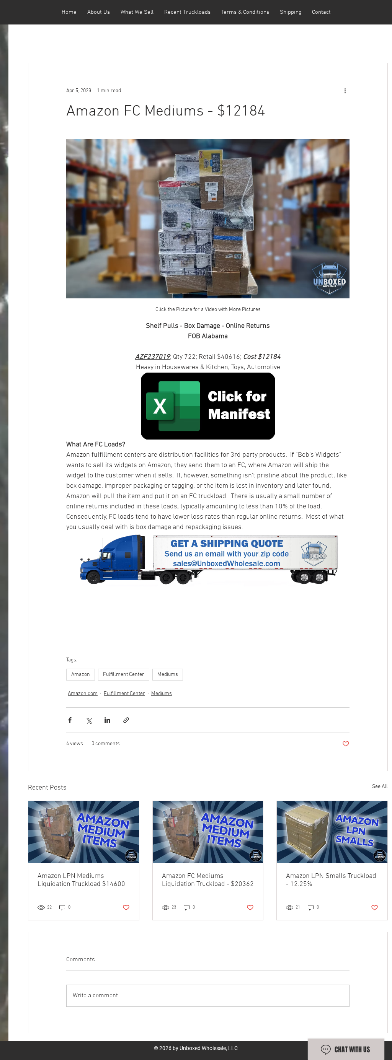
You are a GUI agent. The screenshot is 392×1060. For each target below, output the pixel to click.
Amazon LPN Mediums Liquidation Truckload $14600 (81, 880)
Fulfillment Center (123, 674)
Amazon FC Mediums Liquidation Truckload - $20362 (208, 880)
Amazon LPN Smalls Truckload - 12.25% (331, 880)
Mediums (167, 674)
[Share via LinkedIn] (107, 720)
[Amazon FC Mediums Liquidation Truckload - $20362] (208, 832)
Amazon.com (83, 693)
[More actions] (345, 90)
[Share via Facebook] (70, 720)
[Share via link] (126, 720)
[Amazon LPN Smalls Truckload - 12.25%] (332, 832)
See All (380, 786)
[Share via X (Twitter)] (88, 720)
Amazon (80, 674)
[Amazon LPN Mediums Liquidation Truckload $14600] (83, 832)
